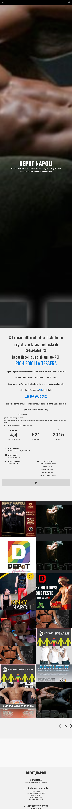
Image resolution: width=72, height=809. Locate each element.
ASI (40, 389)
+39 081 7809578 (13, 463)
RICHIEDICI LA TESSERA (36, 363)
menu (4, 2)
